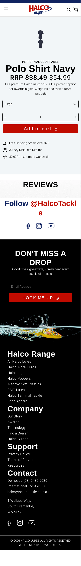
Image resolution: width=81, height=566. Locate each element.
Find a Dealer (18, 433)
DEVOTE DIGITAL (51, 545)
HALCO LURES (30, 540)
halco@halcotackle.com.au (28, 492)
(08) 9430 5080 (35, 480)
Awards (13, 422)
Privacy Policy (19, 454)
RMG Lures (16, 390)
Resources (16, 465)
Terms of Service (21, 460)
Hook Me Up (38, 297)
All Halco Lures (19, 361)
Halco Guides (18, 439)
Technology (17, 428)
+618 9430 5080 (41, 486)
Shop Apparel (18, 401)
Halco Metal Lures (22, 367)
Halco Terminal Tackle (25, 395)
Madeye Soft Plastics (24, 384)
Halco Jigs (16, 373)
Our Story (15, 416)
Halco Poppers (19, 378)
